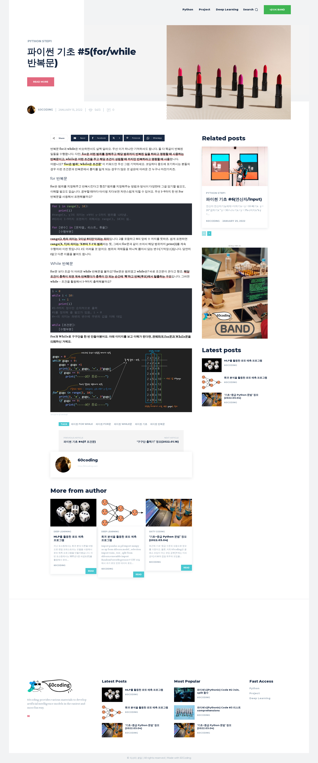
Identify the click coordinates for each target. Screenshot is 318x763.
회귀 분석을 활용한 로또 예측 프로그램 (245, 377)
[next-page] (209, 233)
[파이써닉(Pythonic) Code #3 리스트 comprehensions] (184, 712)
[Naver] (28, 716)
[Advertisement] (159, 639)
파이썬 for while (82, 424)
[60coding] (32, 110)
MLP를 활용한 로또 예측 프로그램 (243, 360)
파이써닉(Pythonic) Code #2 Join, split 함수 (218, 691)
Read (91, 571)
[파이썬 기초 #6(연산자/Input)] (235, 166)
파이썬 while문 (123, 424)
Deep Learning (62, 532)
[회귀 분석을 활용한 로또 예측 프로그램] (121, 512)
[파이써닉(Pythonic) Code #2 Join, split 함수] (184, 695)
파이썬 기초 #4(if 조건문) (80, 441)
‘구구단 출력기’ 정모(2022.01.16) (158, 441)
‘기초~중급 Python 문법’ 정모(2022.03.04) (168, 538)
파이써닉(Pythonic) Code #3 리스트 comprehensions (219, 709)
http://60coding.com (88, 466)
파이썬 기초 (141, 424)
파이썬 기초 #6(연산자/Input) (234, 199)
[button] (250, 9)
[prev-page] (204, 233)
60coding (45, 109)
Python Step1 (40, 41)
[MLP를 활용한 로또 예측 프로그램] (73, 512)
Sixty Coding (157, 532)
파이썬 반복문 (157, 424)
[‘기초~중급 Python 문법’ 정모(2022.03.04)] (169, 512)
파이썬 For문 (103, 424)
